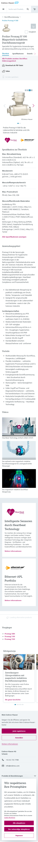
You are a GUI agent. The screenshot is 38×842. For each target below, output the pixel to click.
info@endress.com (12, 766)
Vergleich (32, 32)
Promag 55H (10, 639)
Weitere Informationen (13, 551)
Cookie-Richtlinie (9, 817)
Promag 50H (10, 634)
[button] (19, 731)
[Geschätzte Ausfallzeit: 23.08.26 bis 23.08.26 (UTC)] (34, 9)
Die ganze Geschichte (12, 700)
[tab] (6, 54)
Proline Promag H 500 (10, 20)
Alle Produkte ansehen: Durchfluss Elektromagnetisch (14, 60)
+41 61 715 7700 (12, 760)
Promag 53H (10, 636)
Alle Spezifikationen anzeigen (14, 237)
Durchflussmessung (11, 17)
